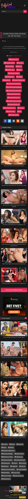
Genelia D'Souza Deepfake (14, 87)
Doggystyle (14, 466)
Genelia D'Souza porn (14, 97)
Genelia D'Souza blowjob (14, 83)
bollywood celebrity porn (8, 450)
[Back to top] (23, 495)
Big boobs (20, 444)
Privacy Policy (8, 490)
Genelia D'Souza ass (19, 80)
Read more (13, 52)
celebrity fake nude (20, 460)
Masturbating (6, 472)
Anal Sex (21, 62)
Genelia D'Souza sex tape (14, 100)
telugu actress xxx (19, 475)
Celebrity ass (19, 456)
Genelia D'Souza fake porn (14, 90)
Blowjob (12, 447)
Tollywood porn (6, 478)
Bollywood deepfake (7, 453)
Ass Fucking (10, 66)
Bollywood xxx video (7, 456)
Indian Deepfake (22, 469)
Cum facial (23, 463)
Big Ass (19, 66)
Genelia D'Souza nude (14, 94)
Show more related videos (14, 290)
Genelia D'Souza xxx (10, 107)
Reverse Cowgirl (14, 114)
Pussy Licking (16, 472)
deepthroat (7, 80)
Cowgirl (20, 76)
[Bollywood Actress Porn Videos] (11, 6)
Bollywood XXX (14, 59)
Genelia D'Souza (16, 55)
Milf (20, 111)
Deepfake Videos (10, 62)
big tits (19, 69)
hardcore (21, 107)
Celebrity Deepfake (14, 73)
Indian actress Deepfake (8, 469)
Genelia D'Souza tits (14, 104)
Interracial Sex (11, 111)
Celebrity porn (10, 76)
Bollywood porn (20, 453)
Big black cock (10, 69)
